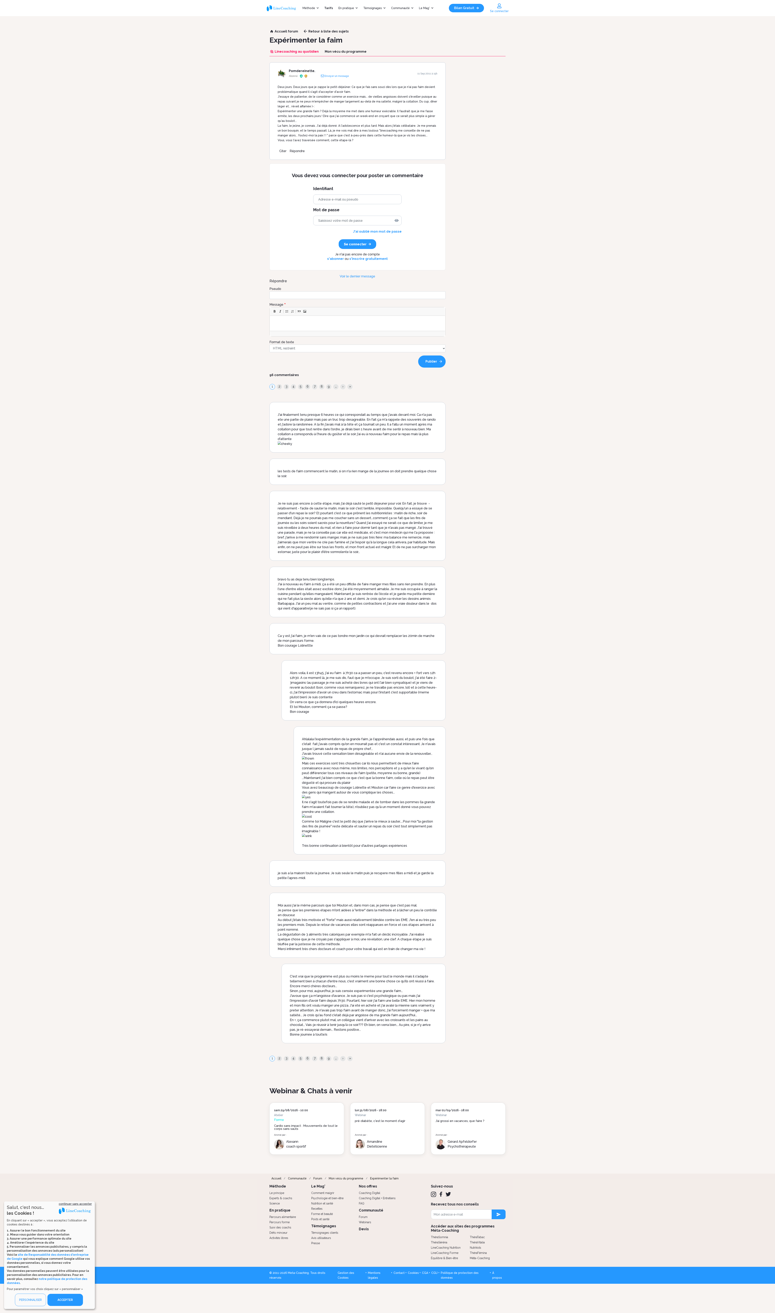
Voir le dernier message (357, 276)
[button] (274, 311)
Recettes (317, 1208)
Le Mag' (424, 8)
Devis (364, 1229)
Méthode (309, 8)
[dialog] (49, 1255)
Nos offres (368, 1186)
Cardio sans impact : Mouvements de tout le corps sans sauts (306, 1127)
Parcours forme (279, 1222)
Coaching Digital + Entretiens (377, 1198)
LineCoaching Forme (444, 1252)
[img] (397, 220)
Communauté (400, 8)
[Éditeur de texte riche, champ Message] (357, 323)
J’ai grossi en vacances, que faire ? (460, 1121)
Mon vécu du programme (346, 1178)
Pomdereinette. (302, 71)
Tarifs (328, 8)
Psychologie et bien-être (327, 1198)
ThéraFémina (478, 1252)
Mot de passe (326, 210)
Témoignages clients (324, 1232)
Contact (399, 1272)
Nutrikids (475, 1247)
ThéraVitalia (477, 1242)
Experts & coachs (280, 1198)
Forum (317, 1178)
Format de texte (281, 342)
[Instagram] (433, 1194)
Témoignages (372, 8)
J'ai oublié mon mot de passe (377, 231)
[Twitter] (448, 1194)
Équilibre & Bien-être (444, 1258)
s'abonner (335, 259)
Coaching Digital (369, 1193)
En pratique (346, 8)
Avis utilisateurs (321, 1238)
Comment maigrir (322, 1193)
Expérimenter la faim (384, 1178)
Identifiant (323, 188)
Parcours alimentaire (282, 1217)
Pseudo (275, 289)
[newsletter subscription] (499, 1214)
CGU (434, 1272)
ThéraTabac (477, 1237)
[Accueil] (283, 8)
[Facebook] (440, 1194)
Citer (282, 151)
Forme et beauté (322, 1214)
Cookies (413, 1272)
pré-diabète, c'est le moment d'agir (380, 1121)
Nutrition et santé (322, 1203)
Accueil (276, 1178)
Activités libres (278, 1238)
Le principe (276, 1193)
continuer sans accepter (75, 1203)
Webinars (365, 1222)
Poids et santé (320, 1219)
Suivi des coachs (280, 1227)
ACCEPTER (65, 1300)
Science (274, 1203)
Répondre (297, 151)
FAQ (361, 1203)
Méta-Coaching (480, 1258)
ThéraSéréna (439, 1242)
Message (276, 304)
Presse (315, 1243)
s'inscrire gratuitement (368, 259)
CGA (425, 1272)
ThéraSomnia (439, 1237)
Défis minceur (278, 1232)
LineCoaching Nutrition (446, 1247)
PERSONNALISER (30, 1300)
